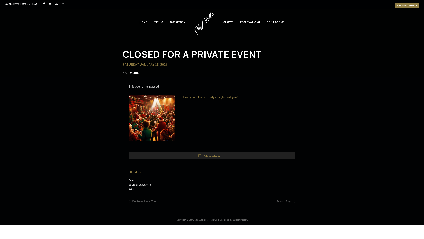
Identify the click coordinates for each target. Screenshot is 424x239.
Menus (158, 22)
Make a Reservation (407, 5)
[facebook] (44, 3)
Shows (228, 22)
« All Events (131, 72)
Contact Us (276, 22)
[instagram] (63, 3)
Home (143, 22)
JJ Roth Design (240, 219)
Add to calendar (212, 155)
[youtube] (56, 3)
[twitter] (50, 3)
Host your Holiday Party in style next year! (210, 97)
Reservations (250, 22)
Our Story (178, 22)
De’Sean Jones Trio (144, 201)
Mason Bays (284, 201)
